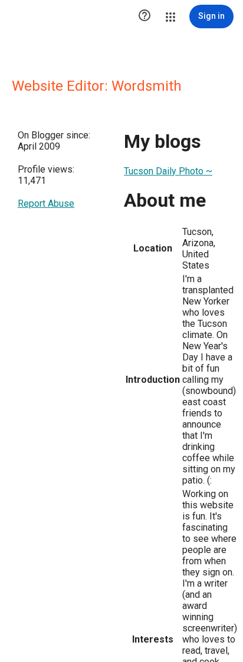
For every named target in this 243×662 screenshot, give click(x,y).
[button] (144, 16)
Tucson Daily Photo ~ (168, 171)
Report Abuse (46, 203)
